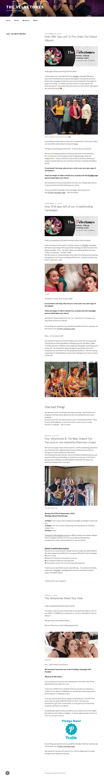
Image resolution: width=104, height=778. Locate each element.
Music (35, 20)
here (76, 144)
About (16, 20)
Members (26, 20)
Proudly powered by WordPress (55, 773)
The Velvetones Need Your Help (63, 598)
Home (8, 20)
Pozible (75, 76)
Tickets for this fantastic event (57, 535)
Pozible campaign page (57, 193)
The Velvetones (25, 7)
